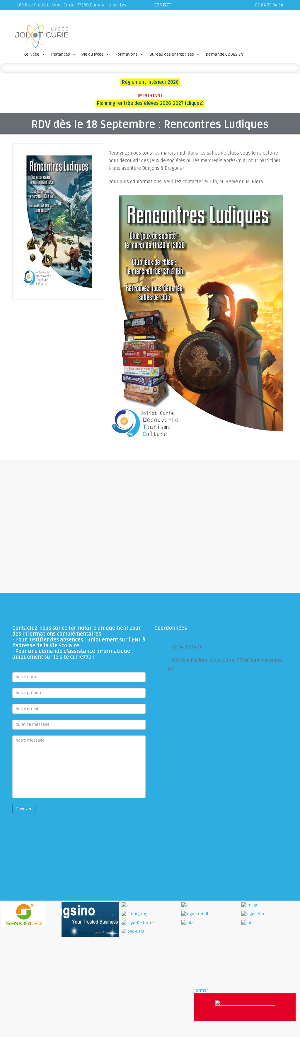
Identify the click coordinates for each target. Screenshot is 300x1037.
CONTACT (162, 5)
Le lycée (31, 54)
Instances (60, 54)
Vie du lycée (93, 54)
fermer (201, 990)
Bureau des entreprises (171, 54)
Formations (126, 54)
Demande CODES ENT (225, 54)
